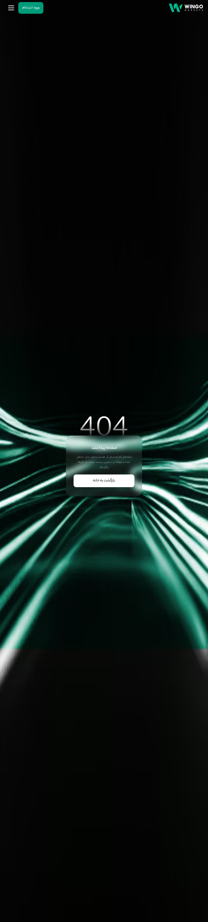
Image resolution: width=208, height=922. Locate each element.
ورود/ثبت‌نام (30, 7)
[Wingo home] (186, 8)
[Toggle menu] (11, 8)
